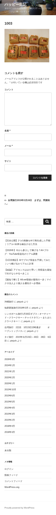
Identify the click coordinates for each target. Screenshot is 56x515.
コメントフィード (13, 481)
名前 (7, 130)
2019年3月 (9, 414)
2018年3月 (9, 432)
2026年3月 (9, 359)
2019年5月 (9, 401)
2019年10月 (10, 389)
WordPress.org (11, 487)
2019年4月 (9, 407)
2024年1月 (9, 365)
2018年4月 (9, 426)
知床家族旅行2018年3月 (16, 307)
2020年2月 (9, 377)
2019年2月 (9, 420)
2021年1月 (9, 371)
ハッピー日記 (15, 4)
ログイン (8, 469)
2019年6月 (9, 395)
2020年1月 (9, 383)
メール (8, 145)
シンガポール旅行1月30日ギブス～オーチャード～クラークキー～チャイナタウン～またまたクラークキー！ (28, 317)
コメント (8, 89)
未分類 (7, 450)
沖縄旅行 (8, 301)
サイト (7, 161)
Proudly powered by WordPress (19, 508)
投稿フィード (11, 475)
